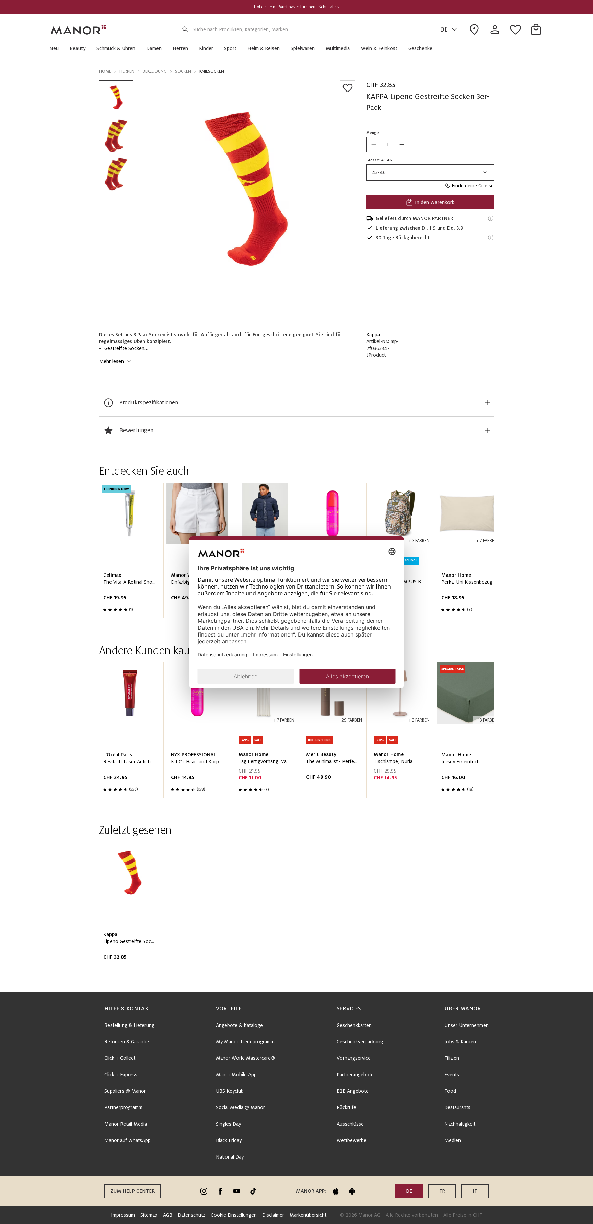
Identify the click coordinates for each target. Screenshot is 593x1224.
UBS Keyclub (230, 1091)
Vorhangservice (354, 1058)
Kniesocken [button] (211, 71)
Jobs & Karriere (461, 1041)
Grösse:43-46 (379, 160)
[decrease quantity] (374, 144)
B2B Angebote (353, 1091)
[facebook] (220, 1191)
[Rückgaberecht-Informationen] (490, 237)
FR (442, 1191)
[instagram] (204, 1191)
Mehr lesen (111, 361)
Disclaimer (273, 1215)
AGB (167, 1215)
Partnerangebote (355, 1074)
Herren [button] (127, 71)
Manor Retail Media (125, 1124)
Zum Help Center (132, 1191)
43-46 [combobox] (379, 172)
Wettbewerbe (352, 1140)
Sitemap (149, 1215)
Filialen (451, 1058)
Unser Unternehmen (466, 1025)
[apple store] (335, 1191)
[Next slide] (469, 553)
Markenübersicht (308, 1215)
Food (450, 1091)
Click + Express (120, 1074)
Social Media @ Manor (240, 1107)
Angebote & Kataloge (239, 1025)
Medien (452, 1140)
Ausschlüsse (350, 1124)
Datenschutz (191, 1215)
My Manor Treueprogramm (245, 1041)
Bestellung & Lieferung (129, 1025)
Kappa (373, 334)
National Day (230, 1157)
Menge (372, 133)
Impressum (123, 1215)
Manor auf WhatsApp (127, 1140)
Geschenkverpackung (360, 1041)
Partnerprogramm (123, 1107)
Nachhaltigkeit (459, 1124)
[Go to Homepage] (78, 29)
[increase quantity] (402, 144)
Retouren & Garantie (126, 1041)
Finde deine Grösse (473, 186)
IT (475, 1191)
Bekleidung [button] (155, 71)
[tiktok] (253, 1191)
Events (451, 1074)
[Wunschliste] (347, 87)
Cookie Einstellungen (234, 1215)
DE (444, 29)
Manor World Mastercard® (245, 1058)
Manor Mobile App (236, 1074)
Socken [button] (183, 71)
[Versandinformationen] (490, 218)
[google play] (352, 1191)
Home (105, 71)
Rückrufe (346, 1107)
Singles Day (228, 1124)
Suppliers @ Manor (125, 1091)
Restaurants (457, 1107)
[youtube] (237, 1191)
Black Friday (229, 1140)
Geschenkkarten (354, 1025)
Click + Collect (119, 1058)
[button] (56, 48)
